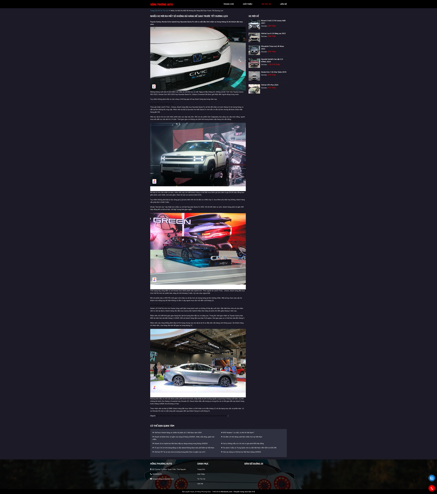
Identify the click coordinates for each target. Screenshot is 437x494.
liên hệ (283, 4)
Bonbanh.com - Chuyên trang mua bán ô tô (238, 492)
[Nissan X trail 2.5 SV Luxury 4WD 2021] (254, 24)
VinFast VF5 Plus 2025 (269, 85)
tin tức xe (266, 4)
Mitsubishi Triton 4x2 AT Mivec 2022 (272, 47)
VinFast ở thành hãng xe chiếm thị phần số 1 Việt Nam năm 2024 (178, 432)
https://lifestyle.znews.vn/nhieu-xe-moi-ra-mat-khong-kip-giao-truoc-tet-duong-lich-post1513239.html (192, 416)
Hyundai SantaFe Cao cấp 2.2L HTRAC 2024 (272, 60)
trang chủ (229, 4)
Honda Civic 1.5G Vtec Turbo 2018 (273, 72)
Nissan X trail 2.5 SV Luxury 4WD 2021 (273, 21)
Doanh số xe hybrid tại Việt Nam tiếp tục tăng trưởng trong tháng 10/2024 (181, 443)
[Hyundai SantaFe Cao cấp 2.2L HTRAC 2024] (254, 63)
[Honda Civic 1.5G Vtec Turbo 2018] (254, 76)
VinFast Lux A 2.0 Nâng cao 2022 (273, 33)
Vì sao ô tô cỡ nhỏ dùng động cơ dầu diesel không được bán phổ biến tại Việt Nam (184, 448)
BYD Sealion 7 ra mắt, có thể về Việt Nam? (238, 432)
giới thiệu (247, 4)
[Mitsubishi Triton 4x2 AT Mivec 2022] (254, 50)
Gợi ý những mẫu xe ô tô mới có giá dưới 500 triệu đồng (243, 443)
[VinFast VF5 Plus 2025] (254, 89)
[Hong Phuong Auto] (161, 4)
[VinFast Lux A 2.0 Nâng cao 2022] (254, 37)
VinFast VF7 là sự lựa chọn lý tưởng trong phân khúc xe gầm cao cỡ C (179, 452)
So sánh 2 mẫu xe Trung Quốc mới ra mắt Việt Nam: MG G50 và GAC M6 (249, 448)
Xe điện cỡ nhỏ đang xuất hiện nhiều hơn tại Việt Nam (242, 437)
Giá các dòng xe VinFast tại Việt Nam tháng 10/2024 (242, 452)
